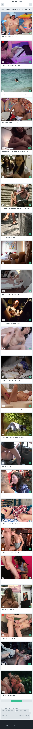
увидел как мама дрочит (8, 712)
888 (16, 1)
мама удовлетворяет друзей (23, 712)
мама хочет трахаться (7, 715)
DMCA (20, 722)
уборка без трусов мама (22, 710)
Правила (15, 722)
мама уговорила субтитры (8, 710)
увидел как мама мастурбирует (22, 715)
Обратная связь (7, 722)
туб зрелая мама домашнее (8, 718)
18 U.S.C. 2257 (26, 722)
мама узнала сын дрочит (23, 718)
